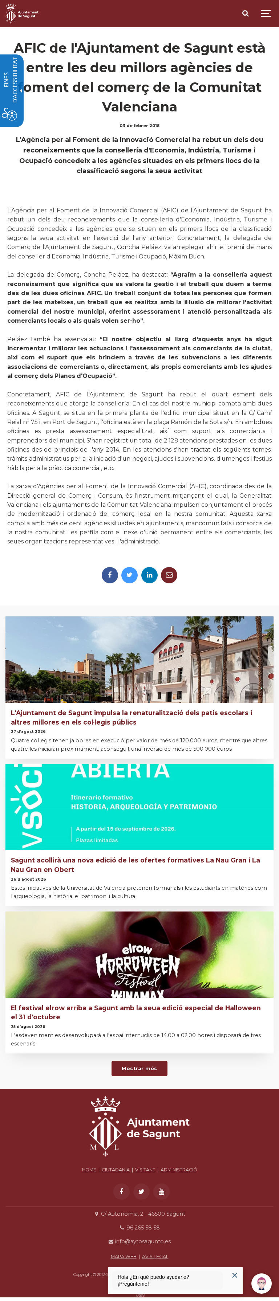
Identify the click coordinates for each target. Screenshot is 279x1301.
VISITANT (145, 1169)
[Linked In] (149, 575)
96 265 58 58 (142, 1227)
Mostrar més (139, 1068)
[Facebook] (110, 575)
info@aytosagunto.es (142, 1241)
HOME (89, 1169)
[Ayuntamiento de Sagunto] (139, 1158)
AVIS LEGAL (155, 1256)
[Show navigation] (266, 13)
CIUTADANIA (116, 1169)
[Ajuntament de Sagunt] (22, 13)
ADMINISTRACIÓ (179, 1169)
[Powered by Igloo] (139, 1294)
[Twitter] (129, 575)
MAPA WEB (124, 1256)
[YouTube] (161, 1191)
